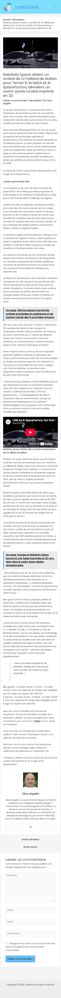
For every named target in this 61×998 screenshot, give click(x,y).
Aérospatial (35, 100)
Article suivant (30, 847)
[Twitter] (30, 827)
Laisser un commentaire (15, 100)
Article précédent (30, 839)
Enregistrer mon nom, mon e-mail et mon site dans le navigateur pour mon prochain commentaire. (30, 947)
